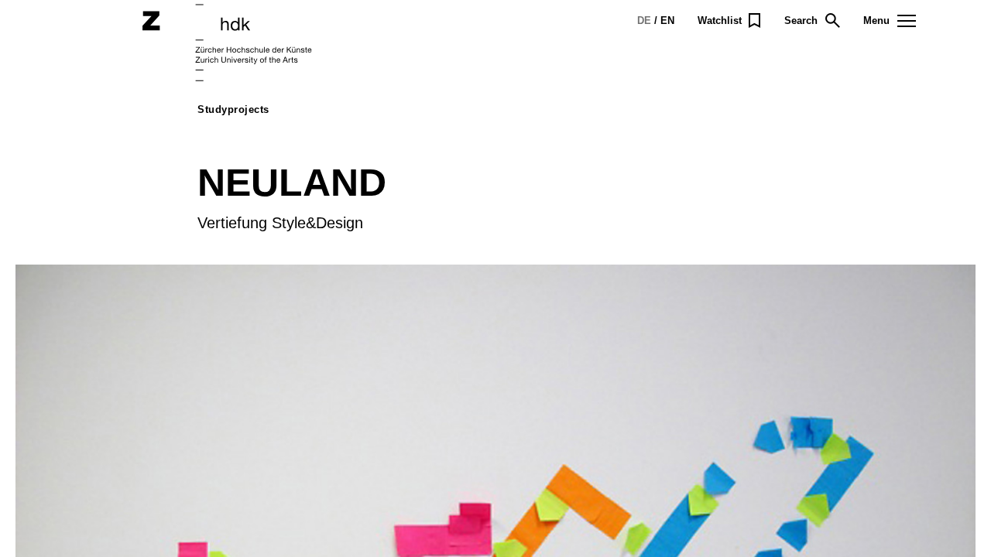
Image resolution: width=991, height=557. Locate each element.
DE (644, 20)
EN (667, 20)
